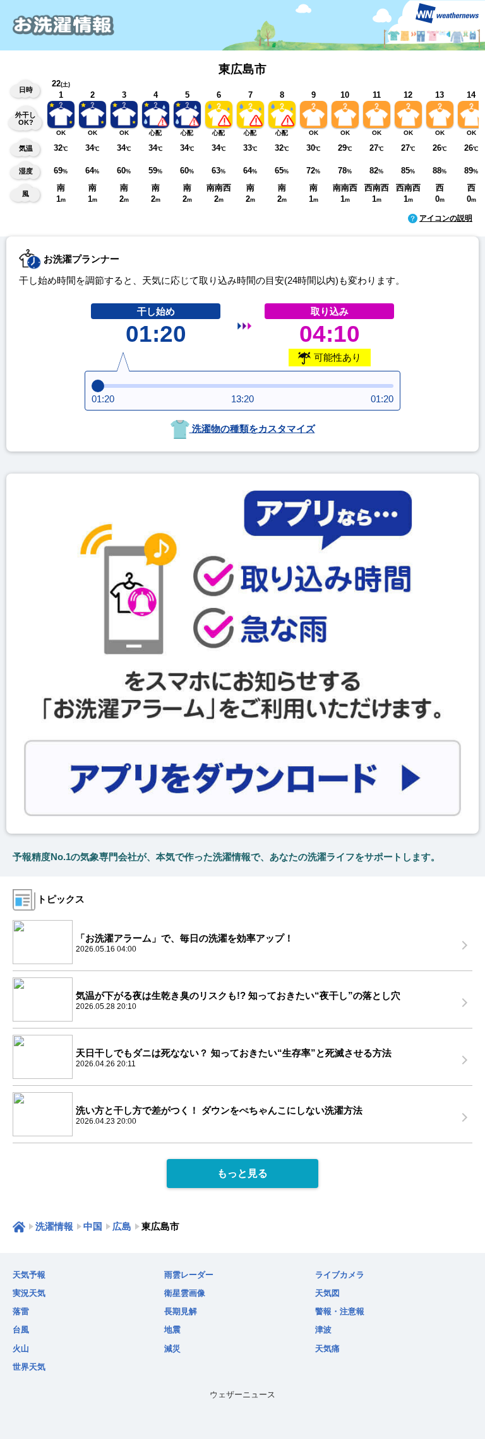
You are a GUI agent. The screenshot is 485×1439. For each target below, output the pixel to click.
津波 (323, 1329)
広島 (121, 1226)
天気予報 (29, 1274)
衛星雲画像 (184, 1293)
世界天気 (29, 1367)
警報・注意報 (339, 1311)
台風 (21, 1329)
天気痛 (327, 1348)
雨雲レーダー (188, 1274)
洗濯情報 (54, 1226)
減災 (172, 1348)
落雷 (21, 1311)
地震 (172, 1329)
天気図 (327, 1293)
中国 (92, 1226)
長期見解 (180, 1311)
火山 (21, 1348)
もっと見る (242, 1173)
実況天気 (29, 1293)
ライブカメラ (339, 1274)
